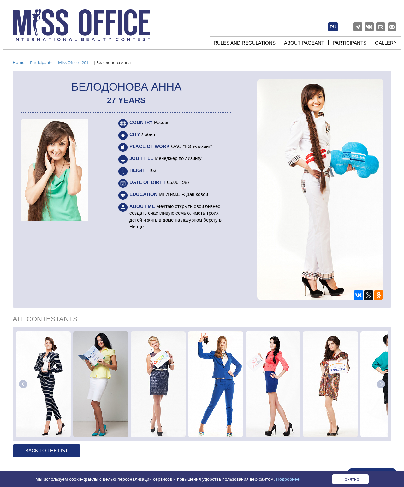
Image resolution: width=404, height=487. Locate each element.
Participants (349, 42)
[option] (43, 384)
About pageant (304, 42)
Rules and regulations (245, 42)
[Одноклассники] (378, 295)
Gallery (386, 42)
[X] (368, 295)
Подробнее (288, 479)
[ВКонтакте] (358, 295)
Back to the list (46, 450)
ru (333, 26)
